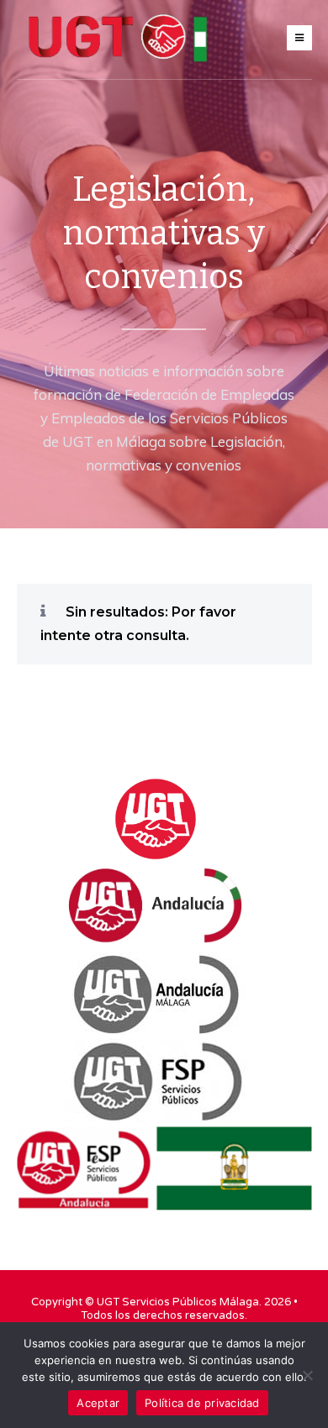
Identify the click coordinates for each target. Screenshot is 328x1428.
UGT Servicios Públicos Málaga (178, 1302)
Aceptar (98, 1403)
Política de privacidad (202, 1403)
